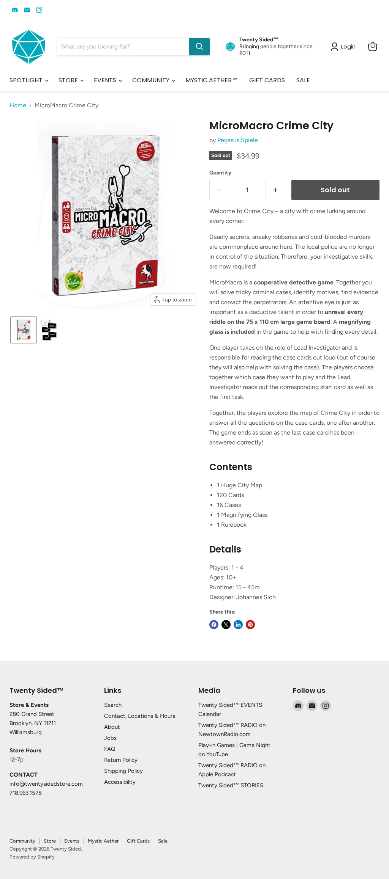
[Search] (199, 46)
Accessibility (120, 782)
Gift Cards (138, 841)
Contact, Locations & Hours (139, 716)
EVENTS (106, 80)
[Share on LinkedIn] (238, 624)
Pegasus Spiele (237, 140)
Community (22, 841)
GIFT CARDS (267, 80)
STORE (69, 80)
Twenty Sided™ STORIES (230, 785)
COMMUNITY (151, 80)
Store (50, 841)
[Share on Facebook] (213, 624)
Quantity (220, 173)
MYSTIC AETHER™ (211, 80)
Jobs (110, 738)
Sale (163, 841)
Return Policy (121, 760)
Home (17, 105)
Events (71, 841)
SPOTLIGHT (26, 80)
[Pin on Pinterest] (250, 624)
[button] (23, 330)
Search (113, 705)
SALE (303, 80)
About (112, 727)
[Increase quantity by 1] (275, 190)
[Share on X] (226, 624)
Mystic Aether (103, 841)
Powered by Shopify (32, 857)
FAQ (109, 749)
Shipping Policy (123, 771)
